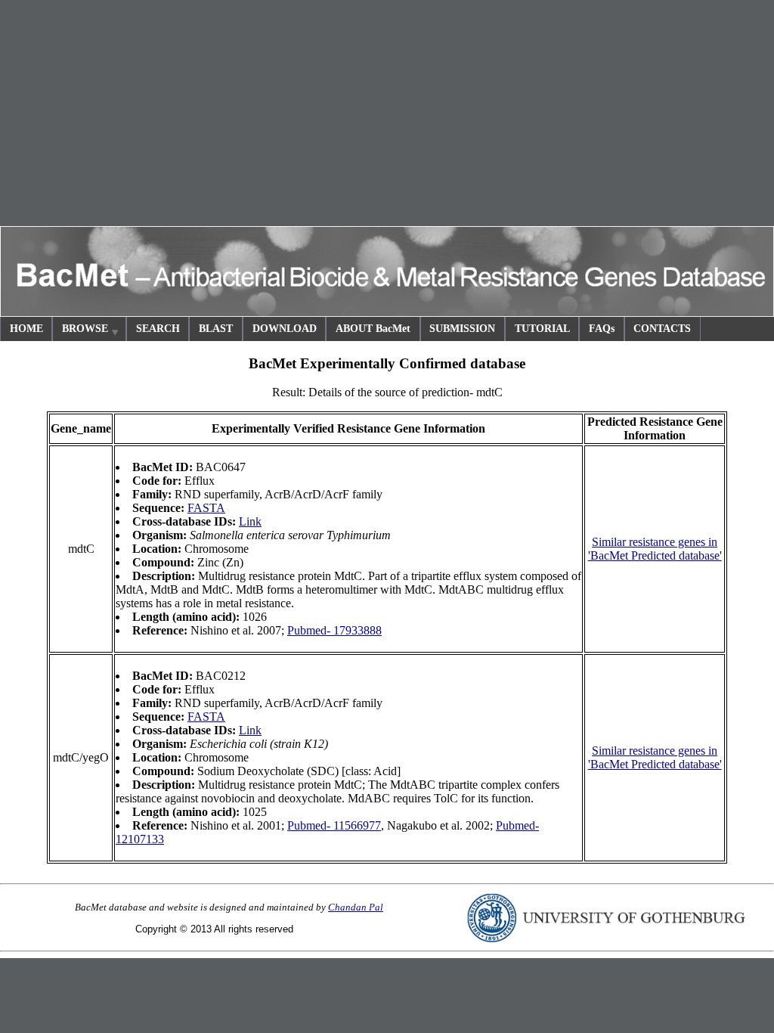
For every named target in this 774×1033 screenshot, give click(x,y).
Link (250, 521)
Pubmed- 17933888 (334, 630)
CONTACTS (662, 328)
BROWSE (85, 328)
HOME (26, 328)
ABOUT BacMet (373, 328)
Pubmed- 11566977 (334, 825)
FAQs (602, 328)
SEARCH (158, 328)
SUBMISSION (462, 328)
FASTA (206, 507)
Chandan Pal (355, 907)
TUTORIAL (542, 328)
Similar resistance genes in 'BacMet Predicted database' (655, 548)
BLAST (216, 328)
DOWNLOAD (284, 328)
